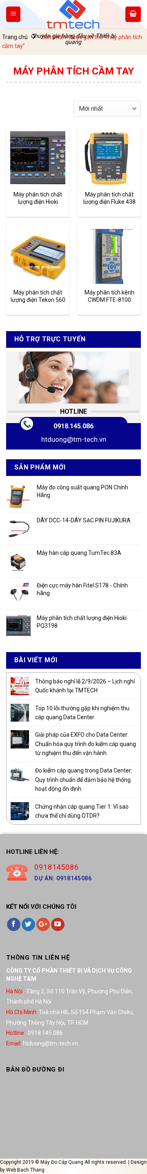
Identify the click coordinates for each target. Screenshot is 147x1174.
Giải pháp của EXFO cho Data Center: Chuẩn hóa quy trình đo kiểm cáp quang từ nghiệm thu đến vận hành (85, 743)
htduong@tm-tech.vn (73, 439)
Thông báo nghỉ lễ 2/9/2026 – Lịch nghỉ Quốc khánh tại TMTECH (85, 686)
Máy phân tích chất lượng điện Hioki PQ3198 (37, 198)
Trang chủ (15, 37)
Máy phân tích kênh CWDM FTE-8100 (109, 296)
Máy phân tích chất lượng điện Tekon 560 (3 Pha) (38, 296)
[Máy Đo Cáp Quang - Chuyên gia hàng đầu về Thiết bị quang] (73, 14)
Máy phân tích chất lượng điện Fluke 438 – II (109, 198)
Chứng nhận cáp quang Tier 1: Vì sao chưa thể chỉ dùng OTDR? (82, 811)
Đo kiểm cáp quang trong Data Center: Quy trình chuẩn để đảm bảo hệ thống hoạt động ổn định (83, 779)
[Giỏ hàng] (133, 14)
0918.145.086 (73, 426)
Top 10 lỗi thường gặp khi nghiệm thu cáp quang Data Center (82, 712)
